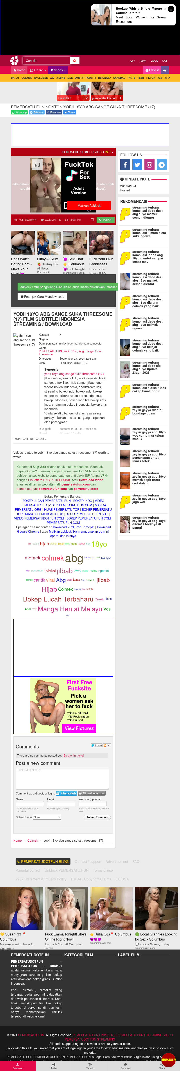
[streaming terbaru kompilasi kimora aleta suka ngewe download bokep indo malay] (126, 236)
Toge (83, 579)
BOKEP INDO (82, 500)
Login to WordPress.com (92, 793)
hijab (44, 543)
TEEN (140, 77)
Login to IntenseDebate (66, 793)
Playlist (154, 70)
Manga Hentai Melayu (70, 608)
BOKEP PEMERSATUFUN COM (89, 518)
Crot (83, 589)
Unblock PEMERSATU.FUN (67, 870)
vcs (29, 543)
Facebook (55, 112)
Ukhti (69, 579)
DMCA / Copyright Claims (91, 879)
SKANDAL (119, 77)
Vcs (107, 608)
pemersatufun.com (75, 484)
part (98, 557)
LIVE (70, 77)
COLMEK (27, 77)
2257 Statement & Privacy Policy (41, 879)
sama (67, 543)
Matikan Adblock (89, 205)
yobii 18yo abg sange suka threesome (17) (74, 373)
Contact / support (88, 861)
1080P (142, 60)
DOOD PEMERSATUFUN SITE (87, 514)
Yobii (67, 351)
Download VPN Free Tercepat (73, 527)
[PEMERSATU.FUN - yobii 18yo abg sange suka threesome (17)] (16, 60)
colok (35, 543)
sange (106, 557)
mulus (93, 570)
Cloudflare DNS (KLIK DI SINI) (49, 480)
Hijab (49, 589)
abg (74, 557)
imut (88, 543)
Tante (109, 599)
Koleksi (77, 589)
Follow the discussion (107, 745)
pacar (85, 570)
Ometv (99, 599)
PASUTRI (91, 77)
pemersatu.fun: (27, 488)
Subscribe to (24, 817)
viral (50, 579)
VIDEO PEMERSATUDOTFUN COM (39, 518)
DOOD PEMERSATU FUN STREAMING (134, 1035)
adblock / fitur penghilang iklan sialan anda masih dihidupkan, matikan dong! (73, 287)
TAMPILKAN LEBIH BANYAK (29, 439)
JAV (52, 77)
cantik (39, 580)
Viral (67, 615)
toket (60, 543)
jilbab (65, 570)
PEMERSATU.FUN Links (89, 1035)
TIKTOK (150, 77)
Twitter (71, 112)
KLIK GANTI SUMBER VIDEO (86, 152)
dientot (53, 543)
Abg (81, 351)
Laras (76, 580)
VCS (159, 77)
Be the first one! (73, 755)
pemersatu (37, 570)
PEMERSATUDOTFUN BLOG (45, 861)
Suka (98, 351)
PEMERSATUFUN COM (63, 522)
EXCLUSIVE (41, 77)
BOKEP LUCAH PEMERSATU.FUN (46, 500)
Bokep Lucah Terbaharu (58, 598)
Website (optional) (90, 799)
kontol (82, 543)
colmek (52, 557)
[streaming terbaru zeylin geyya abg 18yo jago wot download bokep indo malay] (126, 502)
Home (21, 70)
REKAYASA (104, 77)
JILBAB (60, 77)
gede (74, 543)
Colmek (65, 589)
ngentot (103, 570)
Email (50, 799)
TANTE (131, 77)
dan (28, 570)
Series (59, 70)
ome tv (90, 580)
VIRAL (168, 77)
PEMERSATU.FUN (50, 351)
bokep (77, 570)
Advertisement (117, 861)
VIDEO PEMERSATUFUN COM (70, 505)
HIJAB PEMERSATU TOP (61, 509)
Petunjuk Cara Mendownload (44, 296)
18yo (74, 351)
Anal (28, 609)
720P (132, 60)
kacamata (90, 557)
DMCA (154, 60)
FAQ (164, 60)
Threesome (46, 354)
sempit (29, 579)
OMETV (79, 77)
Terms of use (103, 870)
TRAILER (74, 220)
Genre (38, 70)
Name (19, 799)
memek (32, 557)
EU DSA (122, 879)
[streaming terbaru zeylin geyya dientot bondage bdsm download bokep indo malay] (126, 413)
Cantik (34, 608)
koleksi (50, 570)
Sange (90, 351)
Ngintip (90, 589)
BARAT (15, 77)
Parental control (28, 870)
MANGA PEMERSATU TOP (44, 514)
